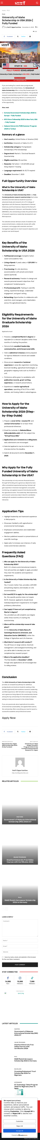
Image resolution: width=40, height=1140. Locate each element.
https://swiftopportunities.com (20, 773)
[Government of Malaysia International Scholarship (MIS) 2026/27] (20, 804)
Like (8, 977)
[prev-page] (3, 909)
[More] (30, 36)
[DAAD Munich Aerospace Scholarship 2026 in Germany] (20, 885)
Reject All (20, 1126)
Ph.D (8, 10)
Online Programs (19, 857)
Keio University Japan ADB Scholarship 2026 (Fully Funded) (9, 745)
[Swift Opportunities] (3, 27)
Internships (18, 1082)
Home (4, 10)
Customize (19, 1121)
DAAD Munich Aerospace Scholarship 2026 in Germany (20, 901)
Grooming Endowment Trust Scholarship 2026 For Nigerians (25, 1073)
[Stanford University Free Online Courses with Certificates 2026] (20, 845)
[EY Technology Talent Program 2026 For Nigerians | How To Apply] (7, 1085)
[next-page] (6, 909)
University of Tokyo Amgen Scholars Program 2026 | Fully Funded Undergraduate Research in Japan (30, 747)
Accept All (19, 1131)
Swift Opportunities (14, 27)
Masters (20, 817)
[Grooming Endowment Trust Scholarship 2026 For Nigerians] (7, 1072)
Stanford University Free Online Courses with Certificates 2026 (20, 861)
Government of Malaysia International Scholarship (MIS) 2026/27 (20, 821)
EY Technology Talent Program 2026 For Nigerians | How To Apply (26, 1086)
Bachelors (17, 1069)
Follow (20, 977)
